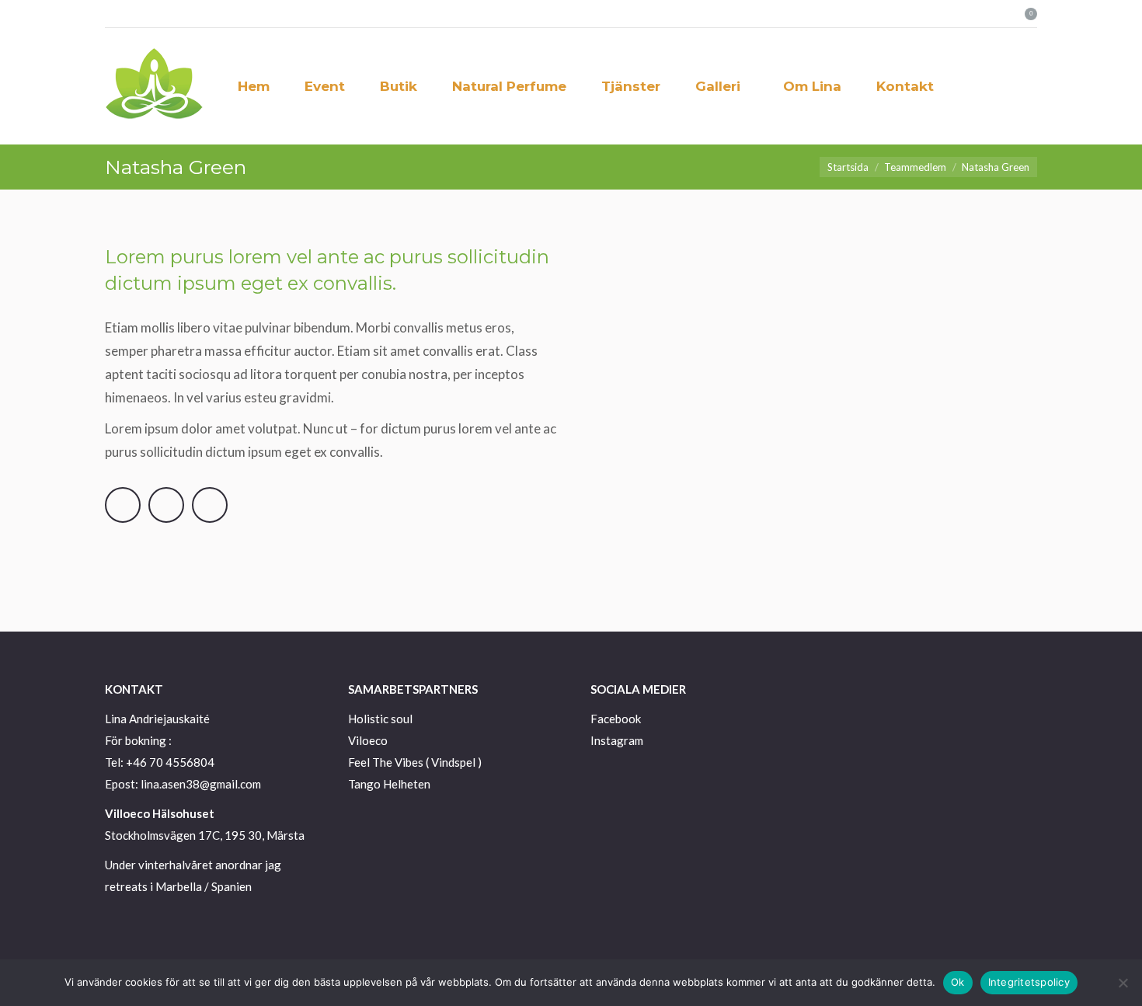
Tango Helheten (389, 784)
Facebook (615, 719)
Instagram (616, 740)
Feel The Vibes (385, 762)
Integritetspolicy (1029, 982)
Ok (958, 982)
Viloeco (368, 740)
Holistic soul (380, 719)
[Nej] (1122, 982)
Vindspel (453, 762)
